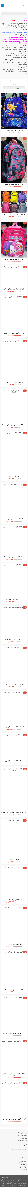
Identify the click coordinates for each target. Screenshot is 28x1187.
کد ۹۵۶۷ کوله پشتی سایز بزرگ (14, 761)
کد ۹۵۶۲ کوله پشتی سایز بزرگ (14, 727)
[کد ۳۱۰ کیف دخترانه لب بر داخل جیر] (14, 1100)
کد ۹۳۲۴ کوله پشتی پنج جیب (14, 519)
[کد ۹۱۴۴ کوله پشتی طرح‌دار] (14, 111)
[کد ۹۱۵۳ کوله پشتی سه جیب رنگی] (14, 202)
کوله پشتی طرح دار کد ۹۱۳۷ (14, 989)
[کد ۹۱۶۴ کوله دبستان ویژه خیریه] (14, 314)
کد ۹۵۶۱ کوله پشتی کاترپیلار (14, 684)
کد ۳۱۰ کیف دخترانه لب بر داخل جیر (14, 1119)
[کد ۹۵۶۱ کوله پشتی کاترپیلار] (14, 665)
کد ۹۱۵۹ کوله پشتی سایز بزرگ (14, 289)
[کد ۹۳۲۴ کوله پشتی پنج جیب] (14, 500)
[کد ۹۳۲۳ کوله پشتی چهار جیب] (14, 453)
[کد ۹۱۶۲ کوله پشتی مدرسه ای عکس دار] (14, 1056)
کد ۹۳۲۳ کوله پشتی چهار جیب (14, 476)
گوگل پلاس (23, 1167)
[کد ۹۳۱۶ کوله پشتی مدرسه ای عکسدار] (14, 406)
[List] (11, 81)
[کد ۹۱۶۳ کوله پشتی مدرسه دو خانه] (14, 1014)
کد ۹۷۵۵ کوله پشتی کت (14, 859)
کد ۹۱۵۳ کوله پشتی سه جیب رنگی (14, 214)
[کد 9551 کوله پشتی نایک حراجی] (14, 622)
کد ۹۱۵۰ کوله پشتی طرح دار (14, 184)
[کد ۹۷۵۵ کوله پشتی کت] (14, 838)
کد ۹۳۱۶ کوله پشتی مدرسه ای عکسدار (14, 425)
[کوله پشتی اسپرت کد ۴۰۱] (14, 925)
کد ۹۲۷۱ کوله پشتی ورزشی (14, 382)
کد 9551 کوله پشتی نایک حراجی (14, 639)
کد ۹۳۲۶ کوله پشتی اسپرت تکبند (14, 599)
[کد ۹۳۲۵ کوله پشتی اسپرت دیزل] (14, 540)
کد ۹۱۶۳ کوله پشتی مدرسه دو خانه (14, 1033)
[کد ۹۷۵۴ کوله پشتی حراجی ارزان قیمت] (14, 789)
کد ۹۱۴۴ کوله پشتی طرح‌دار (14, 130)
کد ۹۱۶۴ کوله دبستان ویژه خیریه (14, 333)
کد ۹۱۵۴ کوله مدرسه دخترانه (14, 259)
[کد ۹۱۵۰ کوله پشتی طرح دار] (14, 160)
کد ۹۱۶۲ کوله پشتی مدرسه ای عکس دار (14, 1074)
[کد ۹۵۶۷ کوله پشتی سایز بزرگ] (14, 746)
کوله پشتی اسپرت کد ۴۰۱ (14, 944)
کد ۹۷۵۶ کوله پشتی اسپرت (14, 899)
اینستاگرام (23, 1164)
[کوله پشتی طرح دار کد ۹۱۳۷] (14, 969)
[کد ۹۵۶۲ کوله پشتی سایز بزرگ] (14, 708)
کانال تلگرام (23, 1161)
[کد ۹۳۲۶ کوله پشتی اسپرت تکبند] (14, 581)
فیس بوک (24, 1169)
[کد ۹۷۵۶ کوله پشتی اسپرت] (14, 882)
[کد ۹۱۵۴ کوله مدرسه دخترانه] (14, 239)
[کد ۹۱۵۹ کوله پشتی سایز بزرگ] (14, 277)
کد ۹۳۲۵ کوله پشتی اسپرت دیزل (14, 557)
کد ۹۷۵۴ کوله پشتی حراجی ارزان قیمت (14, 812)
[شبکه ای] (15, 81)
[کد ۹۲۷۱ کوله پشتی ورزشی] (14, 360)
